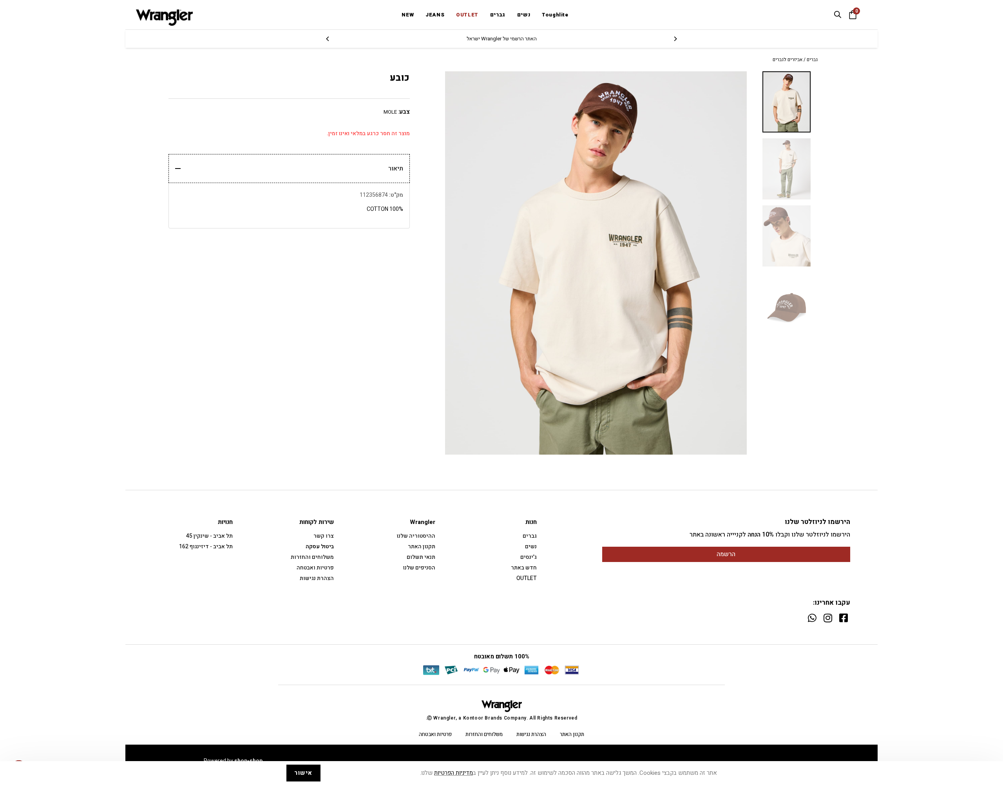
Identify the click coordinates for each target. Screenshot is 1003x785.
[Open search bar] (838, 14)
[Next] (328, 39)
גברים (812, 59)
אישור (303, 773)
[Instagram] (828, 618)
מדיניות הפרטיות (453, 773)
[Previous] (675, 39)
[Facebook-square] (843, 618)
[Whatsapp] (812, 618)
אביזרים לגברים (787, 59)
